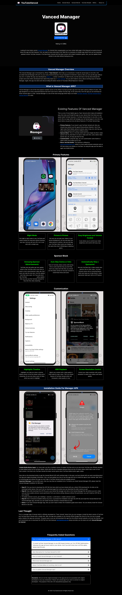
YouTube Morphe (86, 2)
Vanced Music (66, 2)
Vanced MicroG (76, 2)
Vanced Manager (43, 50)
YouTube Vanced (82, 93)
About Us (101, 2)
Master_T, (49, 77)
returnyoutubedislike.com (67, 144)
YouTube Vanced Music (94, 93)
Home (59, 2)
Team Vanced (61, 78)
